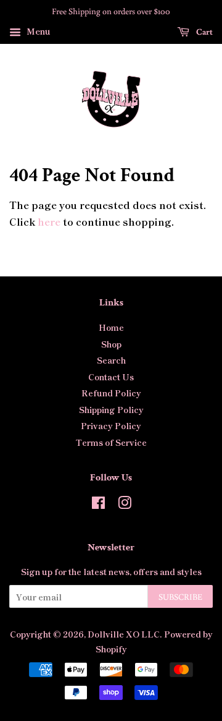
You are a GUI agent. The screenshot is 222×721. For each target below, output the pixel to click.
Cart (203, 31)
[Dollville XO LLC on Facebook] (98, 504)
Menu (37, 31)
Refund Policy (111, 392)
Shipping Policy (111, 409)
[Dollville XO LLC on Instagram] (124, 504)
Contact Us (111, 376)
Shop (111, 344)
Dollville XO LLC (124, 634)
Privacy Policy (111, 425)
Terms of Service (111, 442)
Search (111, 360)
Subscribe (180, 596)
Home (111, 327)
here (49, 221)
